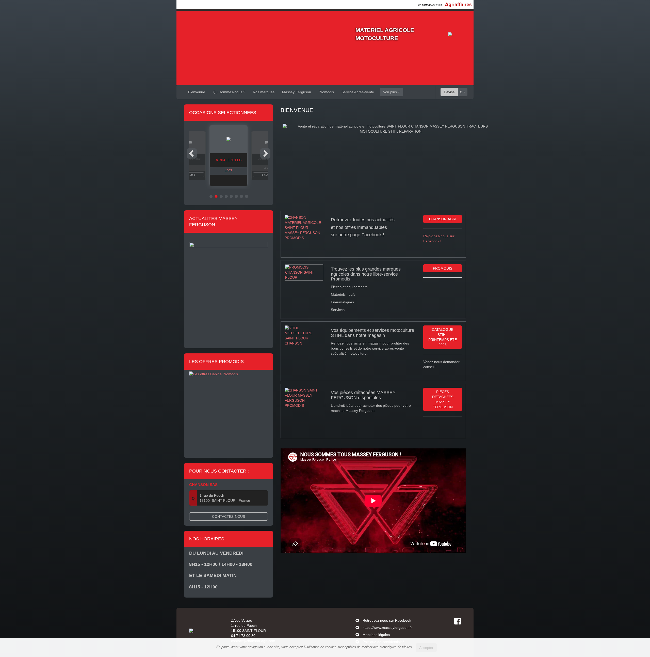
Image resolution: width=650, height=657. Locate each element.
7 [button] (241, 196)
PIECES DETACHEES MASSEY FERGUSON (442, 399)
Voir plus (390, 92)
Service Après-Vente (358, 92)
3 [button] (221, 196)
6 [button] (236, 196)
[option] (228, 155)
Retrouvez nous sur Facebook (387, 620)
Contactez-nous (228, 516)
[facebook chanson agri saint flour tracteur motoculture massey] (304, 234)
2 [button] (216, 196)
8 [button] (246, 196)
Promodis (326, 92)
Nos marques (263, 92)
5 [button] (231, 196)
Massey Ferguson (296, 92)
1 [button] (211, 196)
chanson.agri (442, 219)
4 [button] (226, 196)
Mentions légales (376, 635)
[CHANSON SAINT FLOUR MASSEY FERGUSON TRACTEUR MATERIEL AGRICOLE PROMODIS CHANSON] (304, 399)
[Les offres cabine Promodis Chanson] (228, 411)
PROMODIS (442, 268)
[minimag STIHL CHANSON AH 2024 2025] (304, 335)
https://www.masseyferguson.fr (387, 627)
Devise (449, 92)
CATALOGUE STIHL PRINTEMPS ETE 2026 (442, 337)
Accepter (426, 648)
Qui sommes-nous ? (229, 92)
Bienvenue (196, 92)
